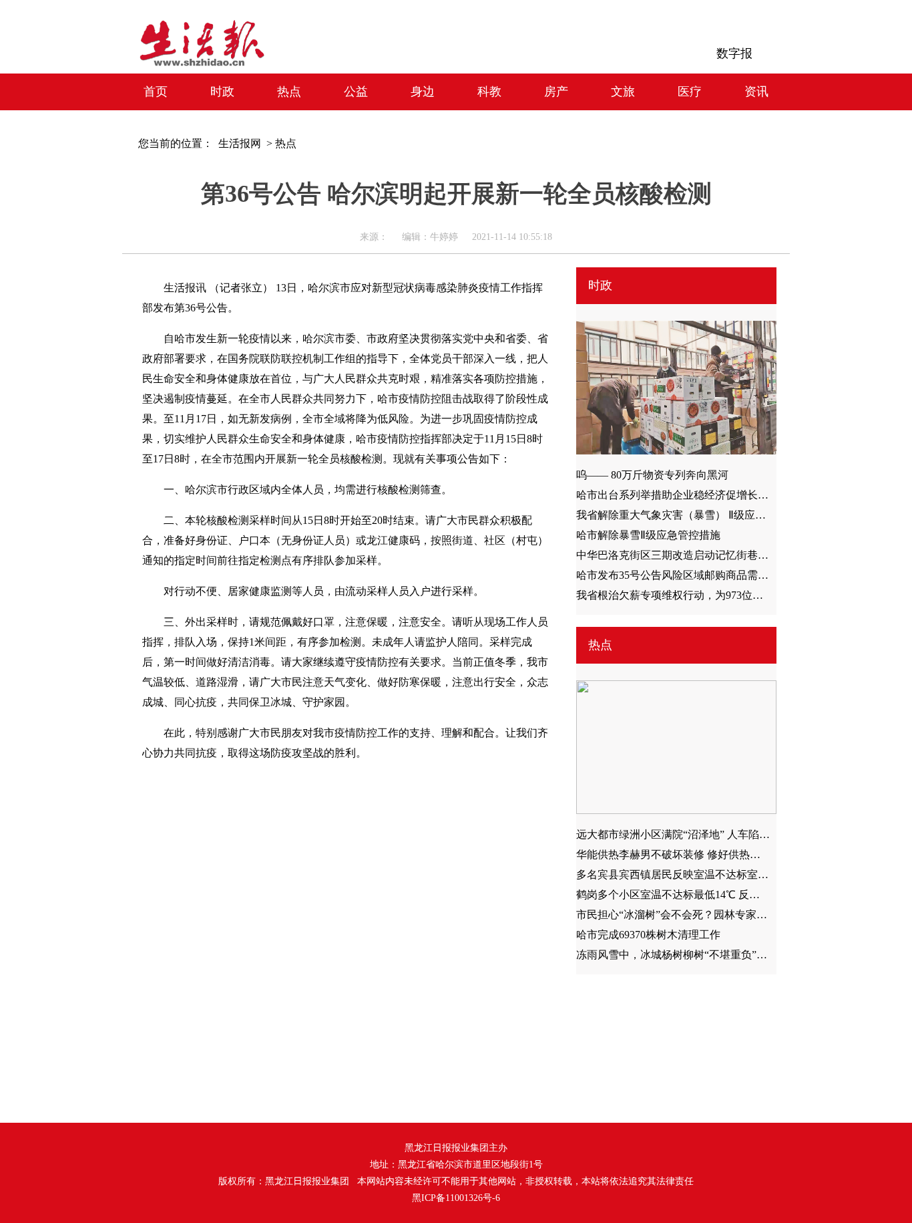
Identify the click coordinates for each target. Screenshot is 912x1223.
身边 (423, 91)
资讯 (756, 91)
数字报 (734, 53)
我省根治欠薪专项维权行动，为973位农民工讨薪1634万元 (712, 595)
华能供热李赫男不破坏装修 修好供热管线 (673, 854)
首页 (156, 91)
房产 (556, 91)
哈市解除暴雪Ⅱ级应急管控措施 (648, 535)
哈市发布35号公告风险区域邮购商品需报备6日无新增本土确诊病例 (733, 575)
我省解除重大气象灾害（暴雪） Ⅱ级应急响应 (681, 515)
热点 (289, 91)
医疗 (690, 91)
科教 (489, 91)
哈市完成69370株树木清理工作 (648, 934)
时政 (222, 91)
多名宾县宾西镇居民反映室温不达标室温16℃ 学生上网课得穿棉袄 (732, 874)
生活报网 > (242, 143)
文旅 (623, 91)
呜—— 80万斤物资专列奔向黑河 (652, 475)
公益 (356, 91)
